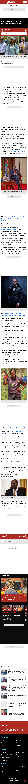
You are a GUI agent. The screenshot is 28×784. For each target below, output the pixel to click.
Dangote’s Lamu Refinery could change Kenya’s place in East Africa (17, 672)
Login (25, 2)
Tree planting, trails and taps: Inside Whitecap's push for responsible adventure (17, 705)
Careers (18, 743)
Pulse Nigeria (4, 766)
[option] (7, 614)
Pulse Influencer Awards (20, 755)
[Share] (25, 30)
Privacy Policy (4, 760)
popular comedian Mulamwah (9, 229)
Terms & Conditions (6, 757)
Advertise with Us (5, 755)
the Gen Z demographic (15, 151)
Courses (18, 745)
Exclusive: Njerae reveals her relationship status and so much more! (7, 617)
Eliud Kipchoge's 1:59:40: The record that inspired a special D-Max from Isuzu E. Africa (16, 689)
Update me (11, 541)
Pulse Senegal (19, 766)
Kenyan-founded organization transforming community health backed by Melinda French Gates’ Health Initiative (16, 714)
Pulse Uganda (4, 771)
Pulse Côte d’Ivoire (19, 769)
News (9, 669)
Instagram (4, 541)
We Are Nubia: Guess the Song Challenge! (17, 617)
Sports (18, 740)
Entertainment (6, 5)
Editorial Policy (20, 752)
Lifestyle (10, 701)
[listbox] (14, 613)
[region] (14, 613)
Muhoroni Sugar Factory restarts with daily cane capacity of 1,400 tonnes (17, 696)
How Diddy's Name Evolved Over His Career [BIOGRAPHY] (13, 599)
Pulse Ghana (4, 769)
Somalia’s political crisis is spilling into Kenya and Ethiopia (17, 680)
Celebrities (12, 5)
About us (3, 752)
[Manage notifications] (25, 781)
